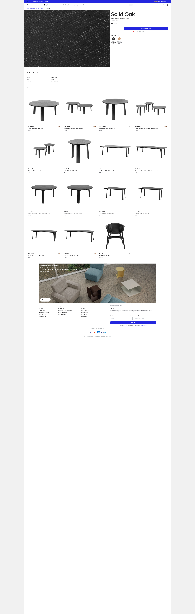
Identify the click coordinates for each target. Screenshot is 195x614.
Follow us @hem (42, 316)
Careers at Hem (42, 314)
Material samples (33, 8)
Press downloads (85, 310)
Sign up (41, 1)
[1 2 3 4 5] (116, 28)
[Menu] (27, 5)
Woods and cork (41, 8)
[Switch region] (29, 1)
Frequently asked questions (65, 310)
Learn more (45, 299)
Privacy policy (143, 325)
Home (28, 8)
